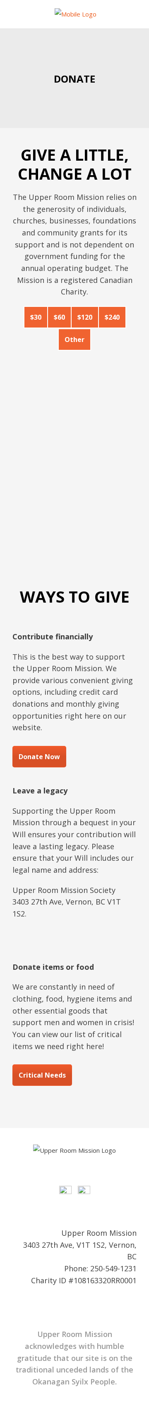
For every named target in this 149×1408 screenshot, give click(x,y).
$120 (84, 317)
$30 (35, 317)
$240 (112, 317)
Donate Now (39, 756)
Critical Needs (42, 1075)
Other (74, 339)
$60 (59, 317)
